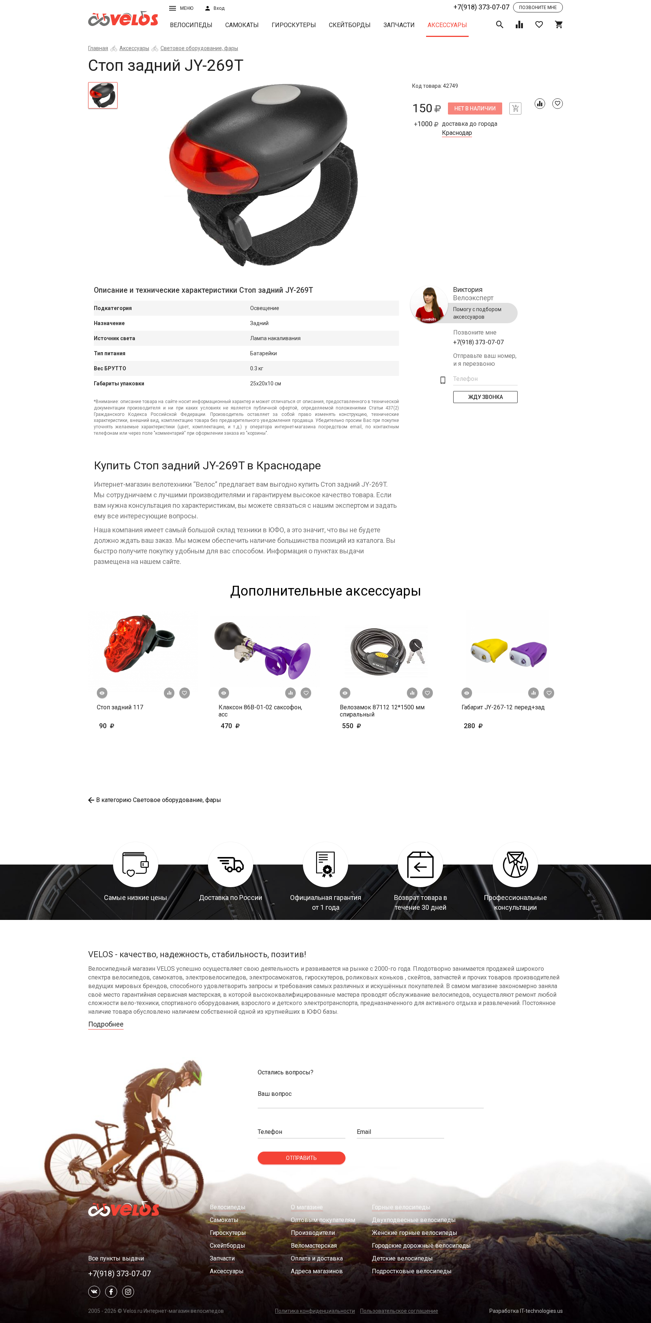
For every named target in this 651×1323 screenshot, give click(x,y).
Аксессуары (447, 25)
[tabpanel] (265, 176)
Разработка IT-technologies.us (526, 1311)
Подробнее (106, 1024)
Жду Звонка (485, 397)
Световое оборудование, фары (199, 48)
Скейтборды (350, 25)
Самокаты (242, 25)
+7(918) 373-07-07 (481, 7)
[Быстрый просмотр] (102, 693)
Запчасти (399, 25)
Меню (186, 8)
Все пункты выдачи (116, 1258)
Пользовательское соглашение (399, 1311)
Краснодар (457, 133)
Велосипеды (191, 25)
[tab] (103, 95)
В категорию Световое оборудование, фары (158, 800)
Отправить (301, 1158)
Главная (98, 48)
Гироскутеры (294, 25)
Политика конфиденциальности (315, 1311)
